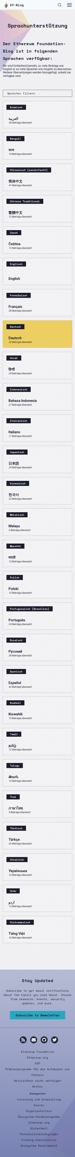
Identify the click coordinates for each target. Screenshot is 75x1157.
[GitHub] (44, 1039)
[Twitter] (54, 1039)
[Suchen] (59, 4)
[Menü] (69, 4)
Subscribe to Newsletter (38, 1015)
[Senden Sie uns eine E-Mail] (33, 1039)
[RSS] (23, 1039)
